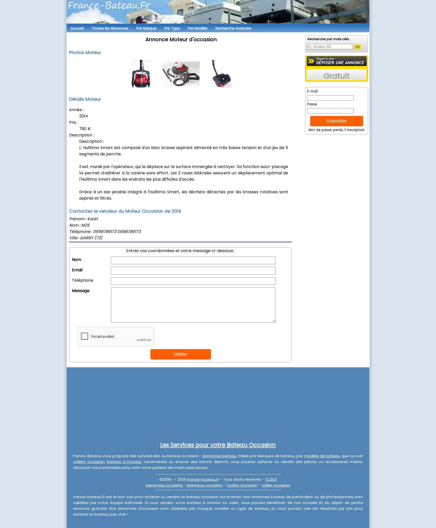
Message (81, 291)
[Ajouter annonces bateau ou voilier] (336, 61)
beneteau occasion (164, 485)
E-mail (312, 91)
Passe (312, 104)
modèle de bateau (322, 456)
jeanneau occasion (205, 485)
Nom (76, 259)
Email (77, 270)
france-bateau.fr (203, 479)
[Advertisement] (336, 203)
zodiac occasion (242, 485)
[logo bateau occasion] (218, 12)
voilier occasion (276, 485)
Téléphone (82, 280)
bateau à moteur (124, 461)
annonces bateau (219, 456)
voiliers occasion (88, 461)
